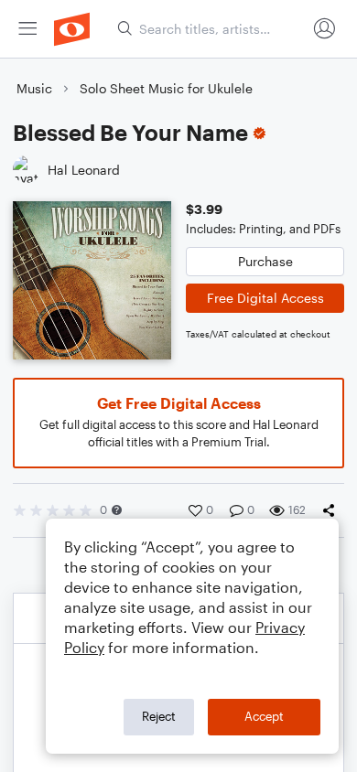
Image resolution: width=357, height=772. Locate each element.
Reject (159, 716)
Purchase (265, 261)
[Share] (332, 510)
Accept (264, 716)
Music (34, 88)
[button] (117, 510)
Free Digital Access (265, 298)
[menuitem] (27, 29)
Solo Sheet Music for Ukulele (166, 88)
